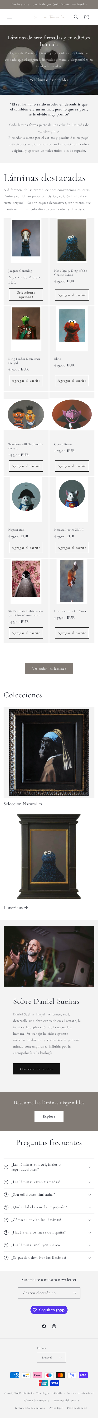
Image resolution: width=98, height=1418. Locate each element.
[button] (9, 17)
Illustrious (13, 907)
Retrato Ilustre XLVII (69, 530)
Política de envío (77, 1407)
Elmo (57, 359)
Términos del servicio (66, 1400)
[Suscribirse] (75, 1292)
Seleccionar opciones (26, 294)
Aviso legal (56, 1407)
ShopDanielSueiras (25, 1393)
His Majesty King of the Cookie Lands (70, 273)
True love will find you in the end (25, 446)
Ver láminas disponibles (49, 80)
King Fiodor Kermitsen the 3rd (24, 361)
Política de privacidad (80, 1393)
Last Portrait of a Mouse (70, 611)
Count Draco (63, 444)
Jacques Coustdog (20, 271)
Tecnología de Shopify (49, 1393)
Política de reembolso (36, 1400)
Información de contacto (30, 1407)
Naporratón (16, 530)
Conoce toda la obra (36, 1069)
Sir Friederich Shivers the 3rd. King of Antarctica (26, 613)
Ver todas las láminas (49, 668)
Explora (49, 1116)
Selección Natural (20, 803)
